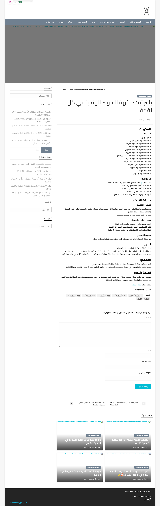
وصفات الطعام (119, 295)
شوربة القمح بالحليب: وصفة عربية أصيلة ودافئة (80, 473)
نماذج (93, 22)
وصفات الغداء (104, 295)
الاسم (148, 350)
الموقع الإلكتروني (145, 372)
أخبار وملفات (50, 22)
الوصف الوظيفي (135, 22)
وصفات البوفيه (135, 295)
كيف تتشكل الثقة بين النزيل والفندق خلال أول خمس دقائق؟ (31, 134)
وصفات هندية (143, 298)
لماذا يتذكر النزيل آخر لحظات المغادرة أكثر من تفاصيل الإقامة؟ (32, 127)
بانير (142, 182)
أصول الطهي (136, 285)
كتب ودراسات (82, 22)
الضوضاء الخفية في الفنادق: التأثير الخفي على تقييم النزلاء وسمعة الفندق (32, 113)
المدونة (61, 22)
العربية (16, 2)
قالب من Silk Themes (18, 502)
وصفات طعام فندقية (75, 89)
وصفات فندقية (74, 295)
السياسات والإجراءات (107, 22)
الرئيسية (64, 89)
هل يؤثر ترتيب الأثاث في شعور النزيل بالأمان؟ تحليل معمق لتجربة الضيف (33, 120)
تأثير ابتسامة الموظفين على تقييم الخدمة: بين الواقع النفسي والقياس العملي (32, 141)
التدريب (122, 22)
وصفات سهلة (89, 295)
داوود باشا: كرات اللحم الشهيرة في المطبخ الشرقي (83, 441)
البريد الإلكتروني (145, 361)
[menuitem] (136, 22)
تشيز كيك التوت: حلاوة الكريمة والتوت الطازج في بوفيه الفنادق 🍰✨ (129, 473)
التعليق (148, 317)
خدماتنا (70, 22)
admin (143, 447)
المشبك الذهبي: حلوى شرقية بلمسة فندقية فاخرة (130, 441)
